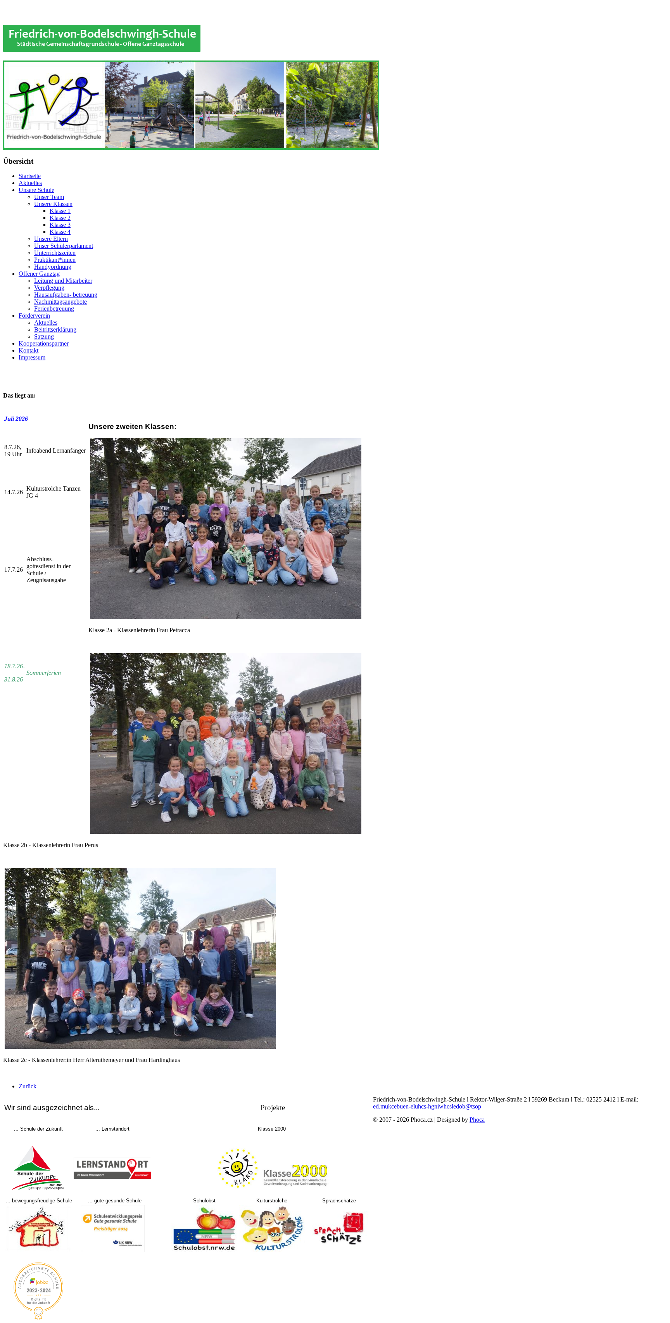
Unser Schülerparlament (63, 245)
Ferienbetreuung (54, 308)
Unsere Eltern (51, 238)
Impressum (32, 357)
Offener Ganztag (39, 273)
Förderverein (34, 315)
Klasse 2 (60, 217)
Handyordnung (52, 266)
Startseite (30, 176)
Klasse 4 (60, 231)
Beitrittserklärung (55, 329)
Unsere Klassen (53, 204)
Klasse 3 (60, 224)
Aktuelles (30, 183)
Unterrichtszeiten (55, 252)
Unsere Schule (36, 190)
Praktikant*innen (55, 259)
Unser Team (49, 197)
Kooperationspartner (44, 343)
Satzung (44, 336)
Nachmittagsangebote (60, 301)
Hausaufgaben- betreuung (65, 294)
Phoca (477, 1119)
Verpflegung (49, 287)
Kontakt (28, 350)
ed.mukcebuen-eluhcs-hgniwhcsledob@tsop (427, 1106)
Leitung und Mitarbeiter (63, 280)
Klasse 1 (60, 211)
